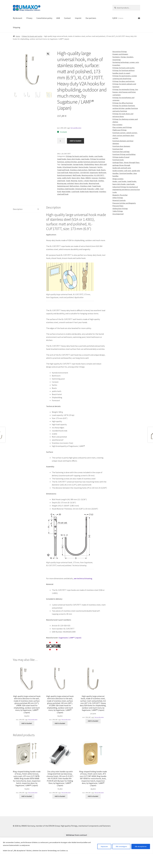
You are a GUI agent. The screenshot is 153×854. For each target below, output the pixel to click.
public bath (66, 178)
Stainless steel (85, 186)
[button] (48, 54)
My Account (17, 18)
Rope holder (66, 191)
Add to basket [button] (27, 723)
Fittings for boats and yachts (32, 36)
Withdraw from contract (76, 835)
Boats (103, 170)
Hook (98, 170)
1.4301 (97, 189)
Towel (68, 181)
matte (80, 181)
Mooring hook (94, 183)
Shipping (16, 27)
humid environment (64, 175)
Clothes (101, 181)
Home (18, 36)
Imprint (78, 18)
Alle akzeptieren (141, 846)
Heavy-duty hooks (81, 183)
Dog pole (90, 189)
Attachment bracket (70, 167)
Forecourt (92, 167)
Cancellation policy (44, 18)
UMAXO (88, 178)
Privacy (29, 18)
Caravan (95, 178)
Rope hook (93, 181)
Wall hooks (77, 175)
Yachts (99, 167)
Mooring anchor (87, 175)
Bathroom (102, 172)
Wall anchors (74, 186)
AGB (58, 18)
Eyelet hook (84, 191)
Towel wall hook (63, 170)
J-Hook (86, 181)
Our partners (91, 18)
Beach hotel (93, 191)
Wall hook (92, 170)
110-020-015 (84, 172)
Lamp (59, 178)
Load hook (75, 191)
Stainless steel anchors (78, 170)
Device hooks (83, 167)
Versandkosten (75, 128)
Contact (67, 18)
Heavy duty (76, 178)
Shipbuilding (89, 164)
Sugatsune (94, 172)
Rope (83, 178)
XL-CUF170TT (99, 175)
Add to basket (75, 141)
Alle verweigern (121, 846)
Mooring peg (61, 183)
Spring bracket (66, 164)
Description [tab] (17, 209)
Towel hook (96, 186)
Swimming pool (63, 186)
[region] (76, 845)
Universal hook (80, 189)
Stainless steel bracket (65, 189)
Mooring (74, 181)
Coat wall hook (62, 172)
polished (70, 183)
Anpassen (104, 846)
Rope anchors (74, 172)
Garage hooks (78, 164)
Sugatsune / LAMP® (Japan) (70, 637)
